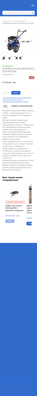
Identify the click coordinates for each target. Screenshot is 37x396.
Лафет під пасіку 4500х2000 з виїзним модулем (14, 208)
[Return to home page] (6, 5)
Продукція (6, 21)
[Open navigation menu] (33, 5)
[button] (32, 13)
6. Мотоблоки (19, 21)
